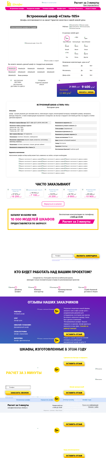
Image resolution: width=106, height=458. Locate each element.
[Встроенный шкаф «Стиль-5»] (34, 190)
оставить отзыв (74, 334)
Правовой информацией (56, 260)
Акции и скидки (91, 8)
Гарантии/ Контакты (76, 8)
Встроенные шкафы (17, 8)
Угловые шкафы (48, 8)
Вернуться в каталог (53, 203)
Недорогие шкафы (33, 8)
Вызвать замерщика (87, 256)
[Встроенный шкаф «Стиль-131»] (16, 190)
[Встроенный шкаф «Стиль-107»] (53, 190)
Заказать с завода (86, 92)
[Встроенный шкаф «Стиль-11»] (71, 190)
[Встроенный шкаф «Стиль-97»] (90, 190)
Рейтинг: (66, 26)
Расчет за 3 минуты (86, 2)
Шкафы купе (61, 8)
